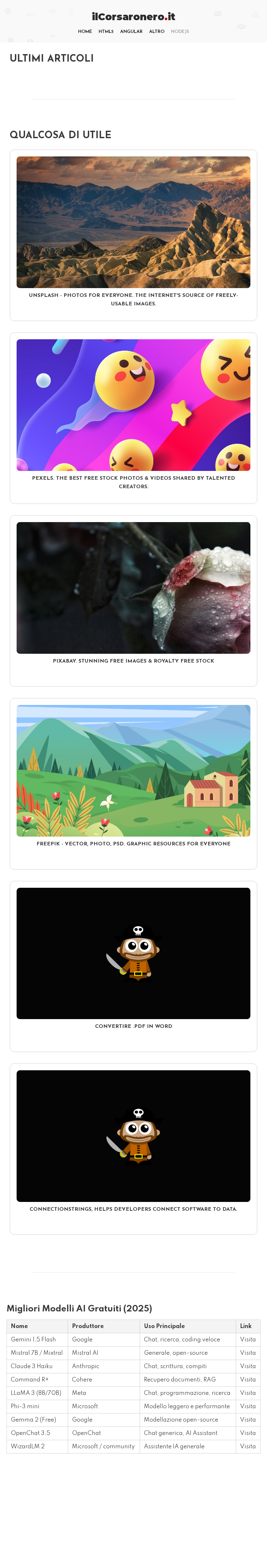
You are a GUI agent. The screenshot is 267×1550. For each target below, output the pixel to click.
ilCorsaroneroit (133, 17)
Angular (131, 31)
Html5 (106, 31)
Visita (248, 1340)
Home (85, 31)
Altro (156, 31)
